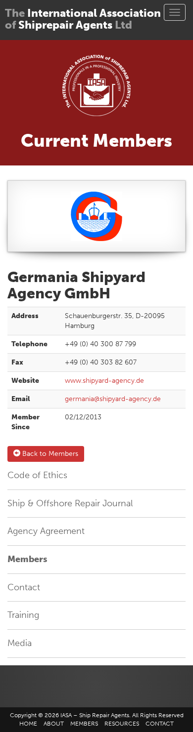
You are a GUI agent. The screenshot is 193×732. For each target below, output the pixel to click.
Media (19, 643)
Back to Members (49, 453)
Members (27, 559)
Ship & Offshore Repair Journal (70, 503)
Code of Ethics (37, 475)
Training (23, 615)
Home (28, 723)
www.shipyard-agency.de (104, 380)
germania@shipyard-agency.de (113, 399)
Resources (121, 723)
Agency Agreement (46, 531)
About (54, 723)
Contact (23, 587)
